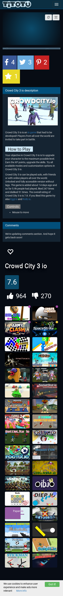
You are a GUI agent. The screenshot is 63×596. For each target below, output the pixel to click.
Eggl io (14, 199)
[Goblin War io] (44, 468)
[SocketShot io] (44, 391)
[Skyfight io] (44, 514)
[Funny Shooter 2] (17, 421)
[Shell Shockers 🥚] (44, 313)
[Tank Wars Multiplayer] (17, 391)
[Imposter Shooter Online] (17, 375)
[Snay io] (44, 437)
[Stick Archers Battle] (44, 360)
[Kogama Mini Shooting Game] (17, 530)
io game (32, 132)
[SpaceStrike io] (44, 329)
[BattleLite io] (17, 437)
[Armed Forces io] (17, 360)
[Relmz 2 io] (44, 406)
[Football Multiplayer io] (17, 545)
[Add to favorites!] (10, 252)
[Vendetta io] (17, 483)
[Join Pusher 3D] (44, 344)
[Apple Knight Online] (17, 468)
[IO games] (17, 4)
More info (21, 590)
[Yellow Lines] (44, 530)
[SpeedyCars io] (44, 561)
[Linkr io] (17, 344)
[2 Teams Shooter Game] (44, 421)
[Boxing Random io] (17, 406)
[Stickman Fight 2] (17, 561)
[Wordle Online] (17, 499)
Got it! (52, 584)
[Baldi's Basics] (17, 313)
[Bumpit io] (44, 545)
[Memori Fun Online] (44, 452)
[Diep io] (44, 499)
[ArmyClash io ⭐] (17, 329)
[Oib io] (44, 483)
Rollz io (26, 199)
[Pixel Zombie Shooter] (44, 375)
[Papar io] (17, 514)
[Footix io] (17, 452)
